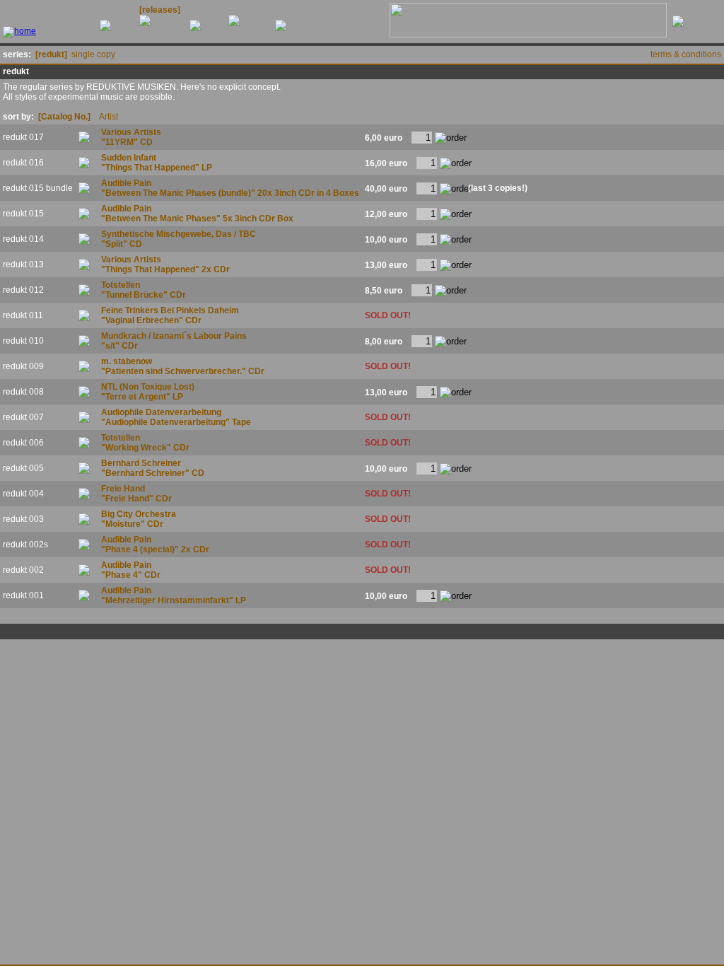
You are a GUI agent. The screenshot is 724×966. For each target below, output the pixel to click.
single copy (93, 54)
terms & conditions (685, 54)
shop (204, 15)
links (289, 15)
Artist (108, 117)
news (115, 15)
